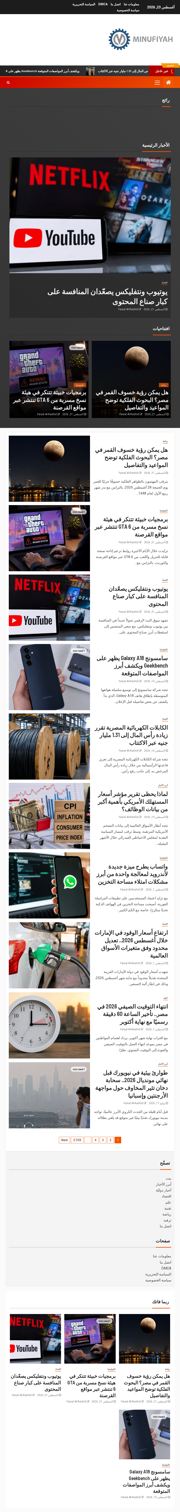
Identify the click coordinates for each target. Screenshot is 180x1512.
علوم (166, 998)
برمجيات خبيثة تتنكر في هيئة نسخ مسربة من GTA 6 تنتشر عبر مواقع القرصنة (49, 399)
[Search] (8, 82)
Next (64, 1140)
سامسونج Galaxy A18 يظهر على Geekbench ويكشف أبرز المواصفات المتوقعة (73, 71)
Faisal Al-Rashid (128, 309)
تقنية (167, 1208)
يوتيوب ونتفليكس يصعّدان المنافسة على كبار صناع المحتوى (138, 596)
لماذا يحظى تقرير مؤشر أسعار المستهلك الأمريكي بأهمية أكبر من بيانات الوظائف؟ (133, 801)
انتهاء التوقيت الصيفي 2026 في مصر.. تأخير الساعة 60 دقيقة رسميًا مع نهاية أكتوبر (132, 1014)
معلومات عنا (131, 4)
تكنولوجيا (80, 385)
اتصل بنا (116, 4)
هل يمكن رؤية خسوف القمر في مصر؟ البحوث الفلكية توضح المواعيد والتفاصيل (132, 399)
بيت (168, 1178)
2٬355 (77, 1140)
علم (168, 1202)
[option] (90, 237)
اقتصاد (164, 282)
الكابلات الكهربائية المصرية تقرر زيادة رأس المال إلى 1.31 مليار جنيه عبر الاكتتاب (131, 735)
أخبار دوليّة (163, 1190)
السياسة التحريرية (83, 4)
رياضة (163, 385)
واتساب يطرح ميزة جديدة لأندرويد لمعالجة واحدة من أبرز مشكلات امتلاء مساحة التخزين (132, 874)
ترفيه (167, 1220)
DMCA (103, 4)
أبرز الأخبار (163, 785)
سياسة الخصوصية (128, 10)
